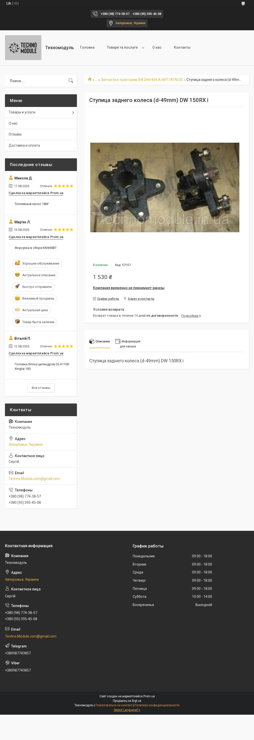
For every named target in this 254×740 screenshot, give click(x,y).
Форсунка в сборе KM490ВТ (36, 248)
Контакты (182, 47)
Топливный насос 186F (32, 204)
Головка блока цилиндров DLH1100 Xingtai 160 (42, 366)
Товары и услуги (22, 112)
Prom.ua (149, 696)
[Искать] (71, 81)
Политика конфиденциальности (157, 705)
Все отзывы (41, 388)
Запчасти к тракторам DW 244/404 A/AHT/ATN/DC (142, 80)
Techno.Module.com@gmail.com (34, 479)
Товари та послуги (122, 47)
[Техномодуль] (23, 47)
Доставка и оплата (24, 145)
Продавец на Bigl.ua (127, 701)
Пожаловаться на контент (113, 705)
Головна (87, 47)
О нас (156, 47)
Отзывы (15, 134)
